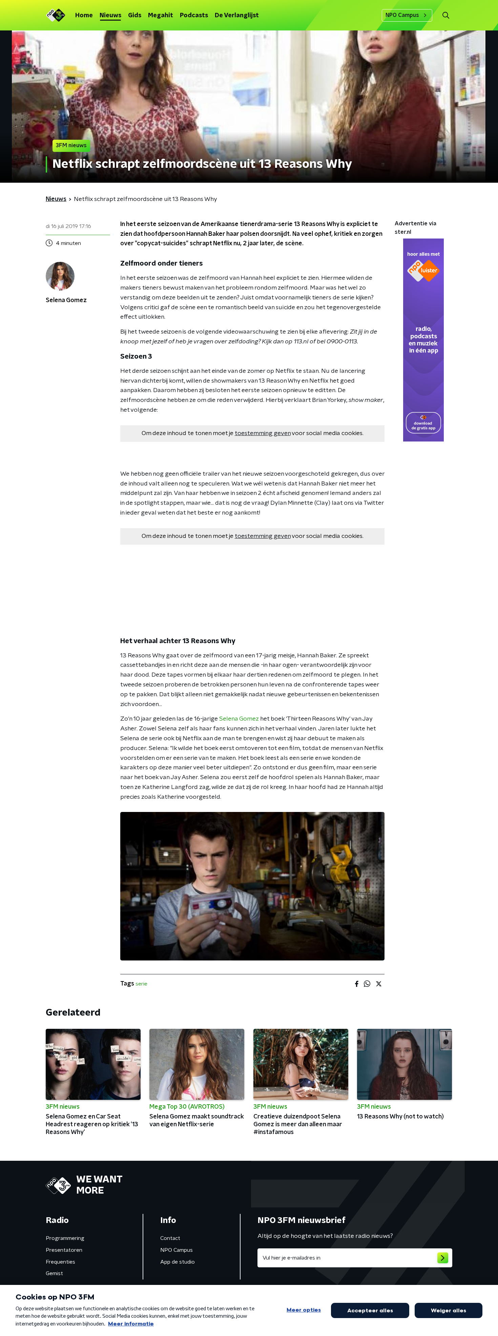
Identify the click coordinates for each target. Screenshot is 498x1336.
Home (84, 16)
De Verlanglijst (237, 16)
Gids (134, 16)
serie (141, 984)
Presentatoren (64, 1250)
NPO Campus (402, 15)
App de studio (177, 1262)
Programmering (65, 1238)
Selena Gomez (239, 719)
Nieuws (110, 16)
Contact (170, 1238)
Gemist (54, 1273)
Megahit (160, 16)
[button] (445, 15)
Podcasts (194, 16)
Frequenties (60, 1262)
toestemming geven (263, 433)
